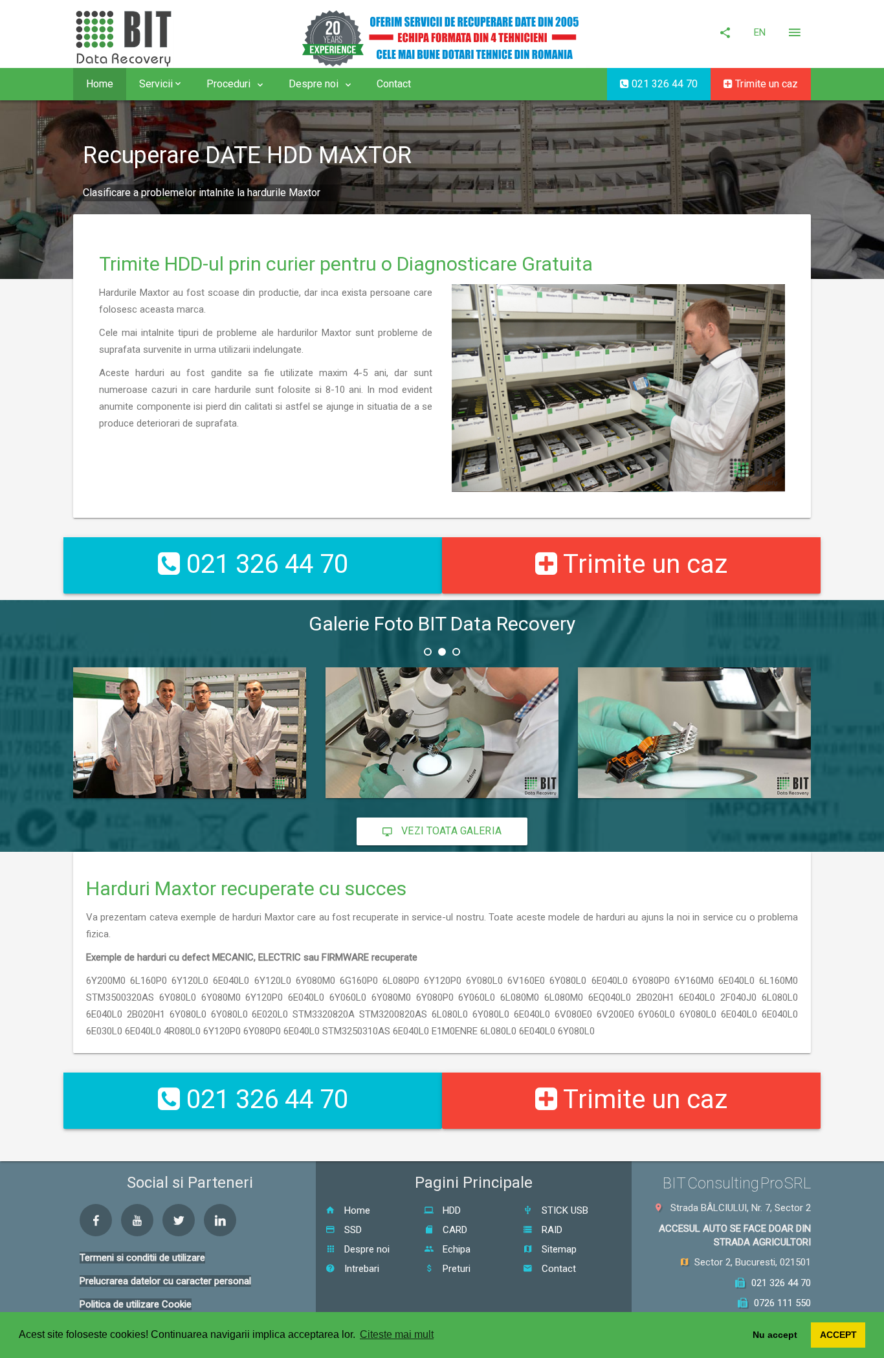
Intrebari (360, 1269)
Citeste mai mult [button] (397, 1334)
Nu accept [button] (775, 1335)
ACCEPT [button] (838, 1335)
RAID (550, 1230)
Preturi (455, 1269)
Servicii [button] (157, 84)
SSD (352, 1230)
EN (760, 32)
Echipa (455, 1249)
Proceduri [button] (229, 84)
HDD (450, 1210)
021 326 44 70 (663, 84)
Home (99, 84)
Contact (394, 84)
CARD (453, 1230)
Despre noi (366, 1249)
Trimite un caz (765, 84)
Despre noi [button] (315, 84)
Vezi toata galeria (450, 831)
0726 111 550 (782, 1303)
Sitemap (558, 1249)
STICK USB (563, 1210)
